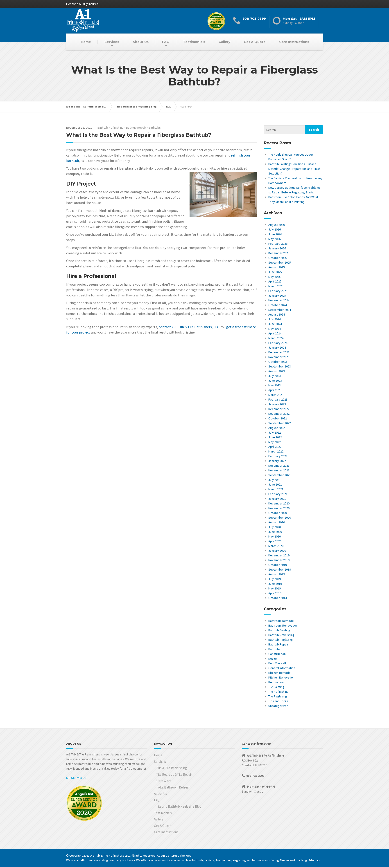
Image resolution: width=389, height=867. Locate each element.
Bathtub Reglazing (280, 640)
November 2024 (278, 300)
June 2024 (275, 324)
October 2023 (277, 362)
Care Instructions (294, 42)
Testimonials (194, 42)
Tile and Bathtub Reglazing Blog (178, 806)
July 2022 (274, 432)
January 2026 (277, 248)
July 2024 (274, 319)
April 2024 (274, 333)
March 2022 (275, 451)
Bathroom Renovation (283, 625)
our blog (301, 860)
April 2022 (274, 447)
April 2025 (274, 281)
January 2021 (277, 499)
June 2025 (275, 272)
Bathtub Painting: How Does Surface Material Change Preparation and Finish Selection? (294, 168)
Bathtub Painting (279, 630)
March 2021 (275, 489)
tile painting (224, 860)
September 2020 (279, 517)
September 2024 (279, 310)
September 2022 (279, 423)
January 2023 (277, 404)
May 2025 (274, 277)
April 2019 (274, 593)
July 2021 (274, 480)
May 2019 (274, 588)
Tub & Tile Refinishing (171, 768)
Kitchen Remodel (279, 673)
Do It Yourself (277, 663)
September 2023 (279, 366)
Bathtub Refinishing (110, 127)
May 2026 (274, 239)
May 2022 (274, 442)
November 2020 (278, 508)
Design (273, 658)
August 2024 (276, 314)
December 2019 (278, 555)
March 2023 (275, 395)
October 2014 (277, 598)
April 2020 (274, 541)
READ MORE (76, 778)
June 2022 (275, 437)
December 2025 (278, 253)
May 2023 (274, 385)
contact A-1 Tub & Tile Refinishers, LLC (189, 327)
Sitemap (314, 860)
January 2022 (277, 461)
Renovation (276, 682)
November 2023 (278, 357)
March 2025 (275, 286)
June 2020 (275, 532)
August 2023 (276, 371)
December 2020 (278, 503)
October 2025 (277, 258)
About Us (141, 42)
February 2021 (277, 494)
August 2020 (276, 522)
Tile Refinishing (278, 692)
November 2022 (278, 414)
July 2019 (274, 579)
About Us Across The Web (174, 856)
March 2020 (275, 546)
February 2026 (277, 244)
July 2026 (274, 229)
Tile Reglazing (277, 696)
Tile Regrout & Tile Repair (174, 774)
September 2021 (279, 475)
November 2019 (278, 560)
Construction (277, 654)
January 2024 (277, 347)
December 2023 (278, 352)
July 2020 (274, 527)
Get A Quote (255, 42)
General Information (281, 668)
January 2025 (277, 295)
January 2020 (277, 551)
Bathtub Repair (136, 127)
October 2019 (277, 565)
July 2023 (274, 376)
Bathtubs (155, 127)
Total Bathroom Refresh (173, 787)
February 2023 (277, 399)
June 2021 (275, 484)
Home (86, 42)
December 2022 (278, 409)
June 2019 (275, 584)
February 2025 (277, 291)
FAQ (166, 42)
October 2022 (277, 418)
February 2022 (277, 456)
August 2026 (276, 225)
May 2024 (274, 329)
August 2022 (276, 428)
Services (111, 42)
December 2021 (278, 466)
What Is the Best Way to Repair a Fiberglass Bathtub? (138, 135)
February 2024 (277, 343)
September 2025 (279, 262)
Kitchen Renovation (281, 677)
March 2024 (275, 338)
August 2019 (276, 574)
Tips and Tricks (278, 701)
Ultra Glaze (164, 781)
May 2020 (274, 536)
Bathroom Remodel (281, 621)
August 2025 (276, 267)
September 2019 (279, 569)
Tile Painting (276, 687)
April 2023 (274, 390)
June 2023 (275, 381)
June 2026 (275, 234)
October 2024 (277, 305)
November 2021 (278, 470)
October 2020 (277, 513)
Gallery (224, 42)
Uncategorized (278, 706)
